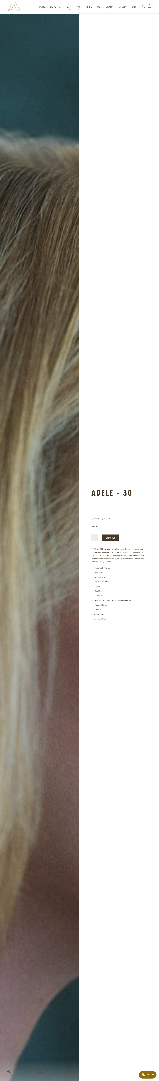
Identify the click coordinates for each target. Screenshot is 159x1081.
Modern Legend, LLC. (102, 518)
